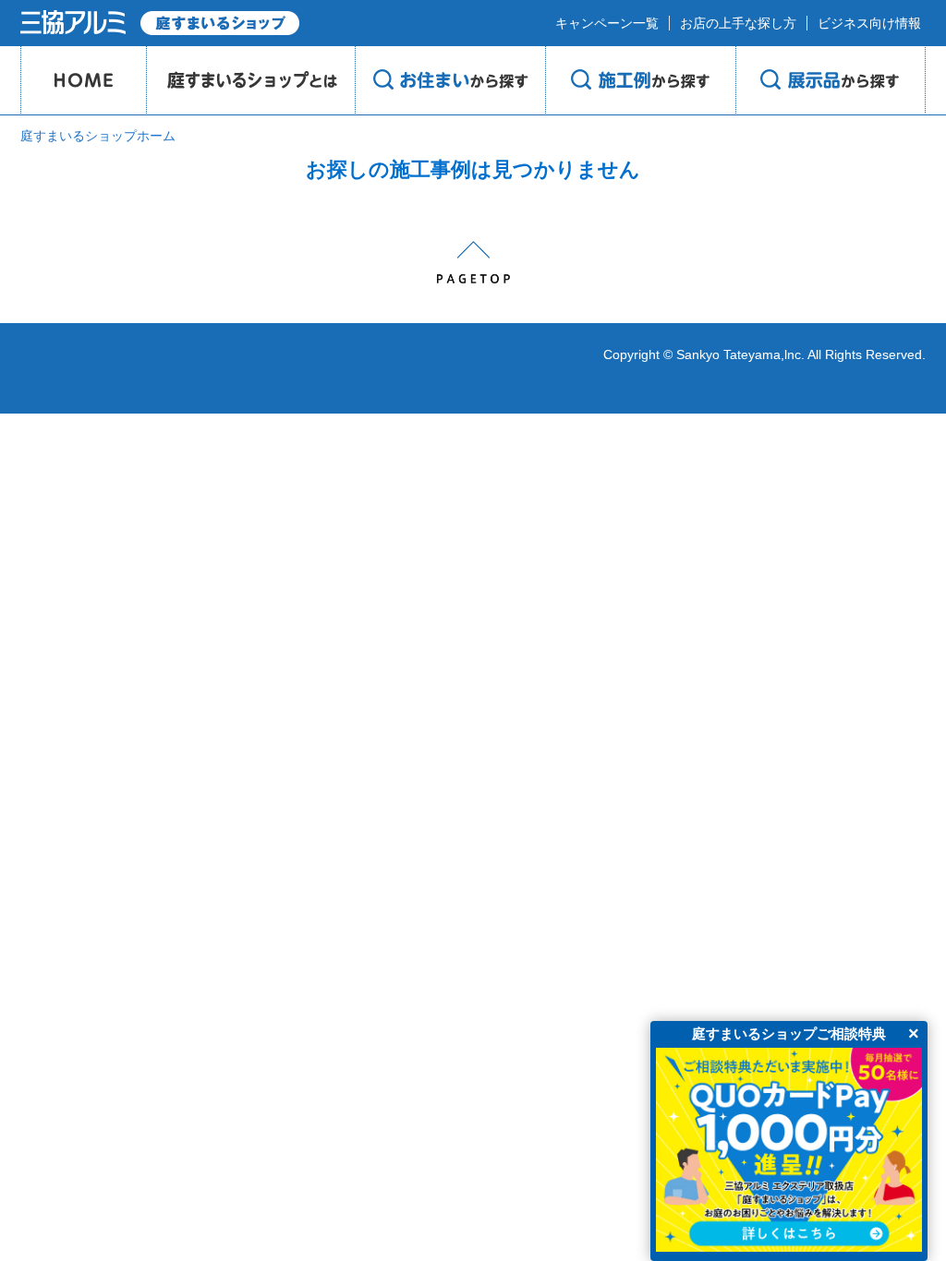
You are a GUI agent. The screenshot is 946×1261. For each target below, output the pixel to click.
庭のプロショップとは (250, 80)
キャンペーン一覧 (607, 23)
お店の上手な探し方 (738, 23)
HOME (83, 80)
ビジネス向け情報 (869, 23)
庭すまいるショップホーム (98, 135)
